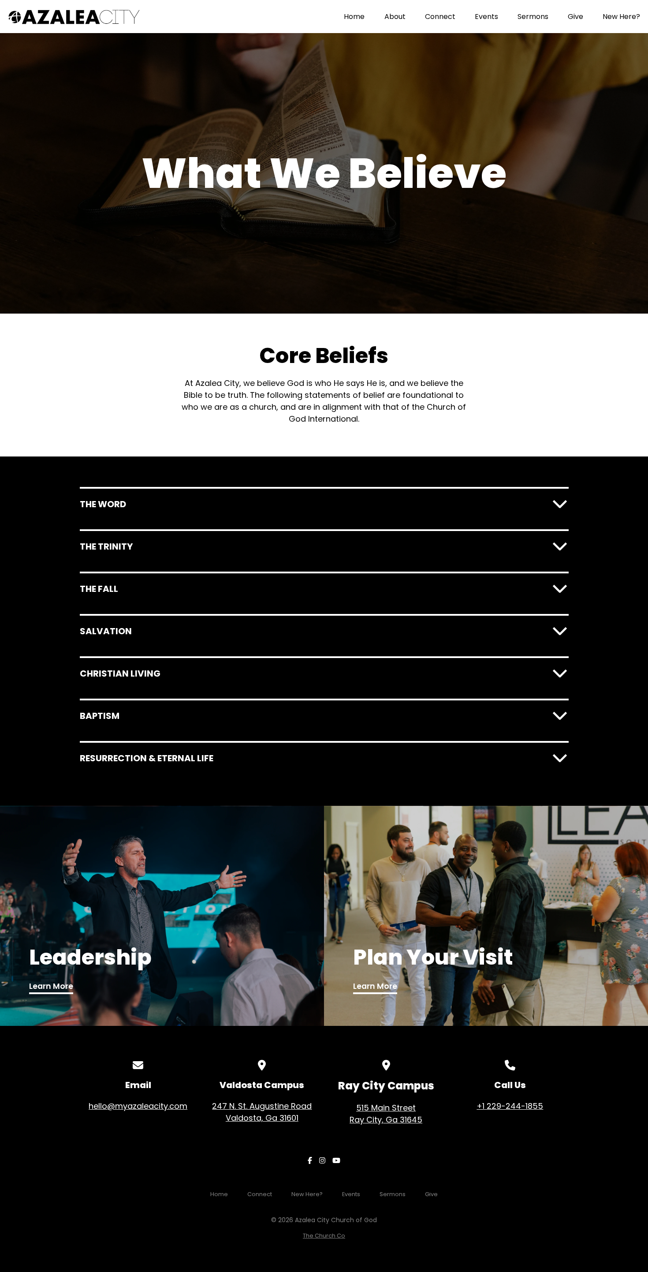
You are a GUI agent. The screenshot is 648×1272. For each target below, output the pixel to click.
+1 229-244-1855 (510, 1105)
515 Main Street (386, 1113)
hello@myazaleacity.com (138, 1105)
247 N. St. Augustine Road (262, 1111)
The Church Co (324, 1235)
